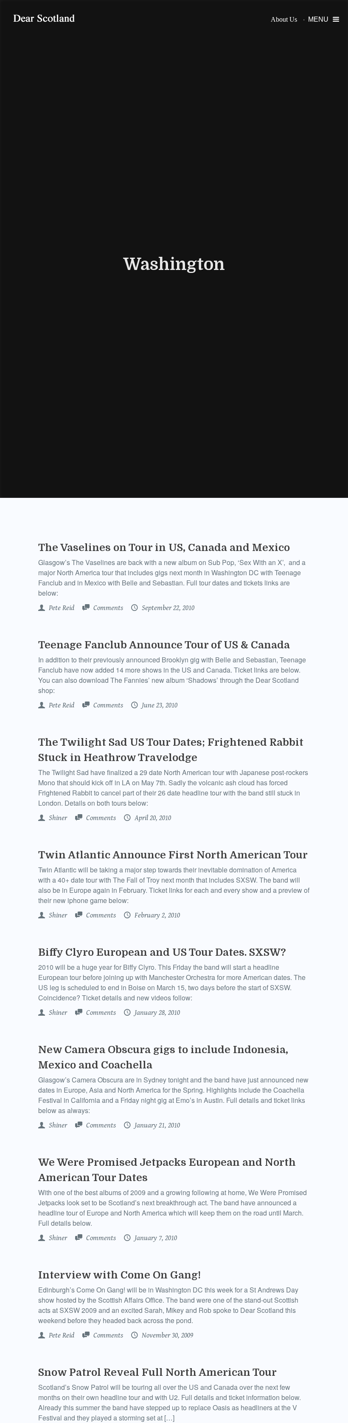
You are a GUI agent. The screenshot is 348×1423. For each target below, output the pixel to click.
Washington (174, 264)
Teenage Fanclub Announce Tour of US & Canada (164, 645)
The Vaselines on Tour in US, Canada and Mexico (164, 548)
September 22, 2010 (167, 608)
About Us (284, 19)
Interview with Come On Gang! (119, 1275)
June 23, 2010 (158, 705)
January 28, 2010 (156, 1012)
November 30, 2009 (166, 1335)
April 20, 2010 (152, 818)
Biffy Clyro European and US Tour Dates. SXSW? (162, 952)
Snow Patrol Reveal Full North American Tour (157, 1372)
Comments (107, 608)
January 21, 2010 (156, 1125)
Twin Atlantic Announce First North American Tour (173, 855)
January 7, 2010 (155, 1238)
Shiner (57, 818)
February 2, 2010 (156, 915)
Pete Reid (60, 608)
